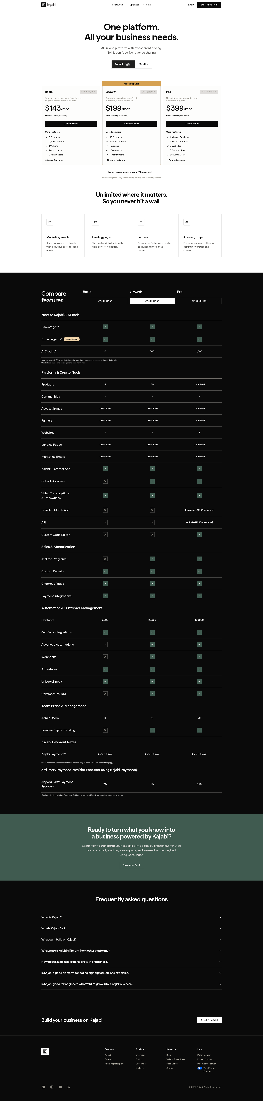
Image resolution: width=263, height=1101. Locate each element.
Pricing (147, 5)
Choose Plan (71, 123)
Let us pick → (147, 172)
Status (170, 1068)
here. (110, 763)
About (108, 1055)
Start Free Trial (209, 4)
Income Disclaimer (206, 1063)
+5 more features (54, 160)
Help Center (172, 1063)
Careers (108, 1059)
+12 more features (115, 160)
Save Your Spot (131, 865)
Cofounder (141, 1063)
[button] (119, 4)
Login (191, 5)
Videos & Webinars (176, 1059)
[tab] (123, 64)
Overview (140, 1055)
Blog (169, 1055)
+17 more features (175, 160)
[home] (48, 4)
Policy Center (203, 1055)
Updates (134, 5)
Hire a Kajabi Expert (114, 1063)
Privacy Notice (204, 1059)
